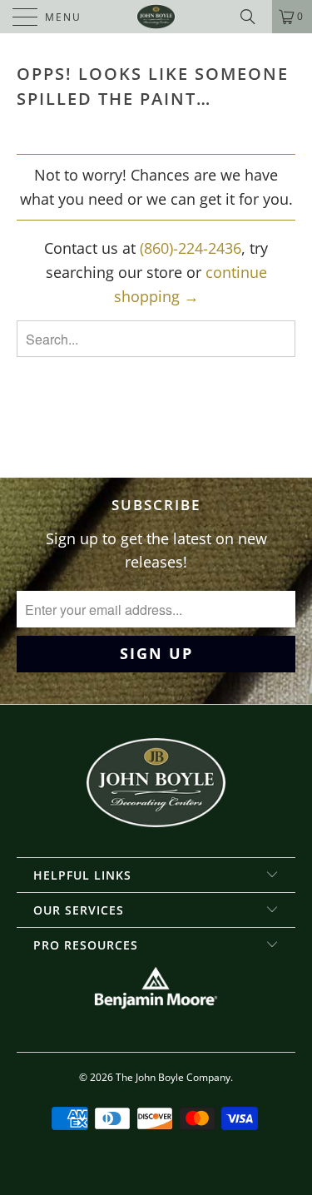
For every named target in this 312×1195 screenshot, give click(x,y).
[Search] (254, 16)
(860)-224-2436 (190, 248)
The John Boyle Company (173, 1077)
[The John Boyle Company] (156, 16)
